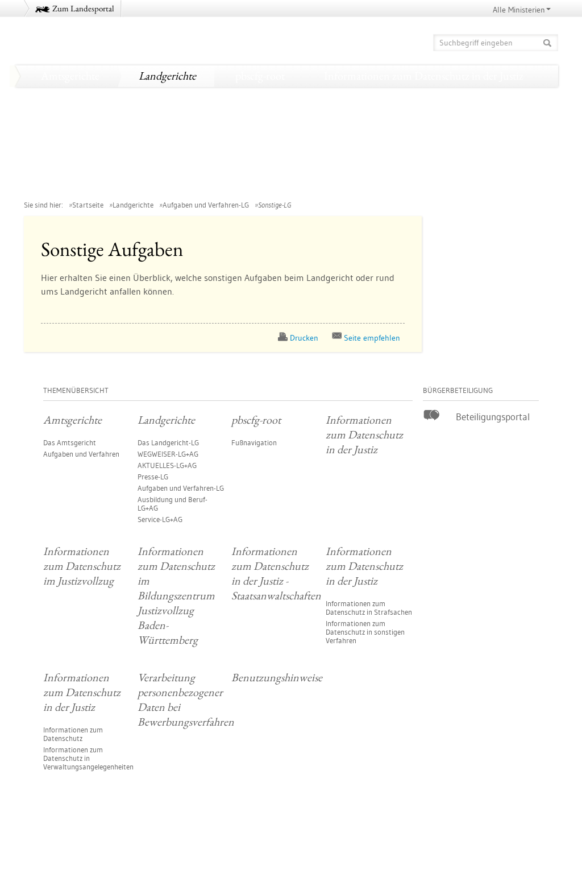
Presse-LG (153, 476)
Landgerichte (167, 75)
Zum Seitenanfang (55, 846)
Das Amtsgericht (69, 442)
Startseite (87, 204)
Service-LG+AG (160, 519)
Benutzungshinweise (409, 183)
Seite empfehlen (372, 338)
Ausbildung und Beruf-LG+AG (172, 503)
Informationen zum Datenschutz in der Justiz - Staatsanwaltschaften (184, 140)
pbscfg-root (260, 75)
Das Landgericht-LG (168, 442)
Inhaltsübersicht (526, 846)
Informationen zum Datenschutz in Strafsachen (369, 607)
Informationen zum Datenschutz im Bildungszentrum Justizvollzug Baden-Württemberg (231, 118)
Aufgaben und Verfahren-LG (206, 204)
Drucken (304, 338)
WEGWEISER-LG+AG (168, 453)
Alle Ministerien (519, 10)
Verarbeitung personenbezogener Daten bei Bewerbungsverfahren (180, 183)
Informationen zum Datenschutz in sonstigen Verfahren (365, 632)
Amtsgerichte (70, 75)
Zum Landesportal (83, 8)
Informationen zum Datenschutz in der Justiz (423, 75)
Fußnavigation (254, 442)
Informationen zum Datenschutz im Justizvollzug (145, 97)
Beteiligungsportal (493, 417)
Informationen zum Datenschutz (73, 734)
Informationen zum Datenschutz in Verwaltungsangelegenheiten (88, 758)
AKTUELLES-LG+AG (167, 465)
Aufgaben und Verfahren (81, 453)
